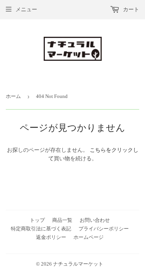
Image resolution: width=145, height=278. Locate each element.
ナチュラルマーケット (78, 264)
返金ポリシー (51, 237)
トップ (37, 220)
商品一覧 (62, 220)
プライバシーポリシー (103, 229)
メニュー (26, 9)
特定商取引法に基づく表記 (41, 229)
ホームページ (88, 237)
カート (130, 9)
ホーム (13, 96)
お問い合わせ (95, 220)
